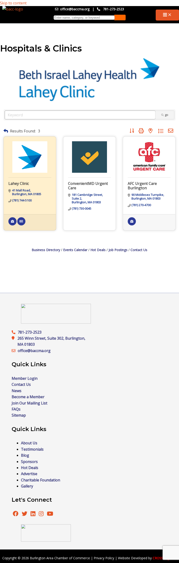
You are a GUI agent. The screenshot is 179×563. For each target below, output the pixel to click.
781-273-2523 (113, 9)
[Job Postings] (12, 224)
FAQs (16, 409)
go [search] (166, 115)
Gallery (27, 486)
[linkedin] (33, 514)
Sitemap (19, 415)
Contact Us (139, 250)
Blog (25, 455)
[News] (21, 224)
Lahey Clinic (18, 183)
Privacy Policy (104, 558)
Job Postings (118, 250)
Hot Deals (98, 250)
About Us (29, 443)
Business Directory (46, 250)
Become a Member (28, 396)
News (16, 390)
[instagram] (42, 514)
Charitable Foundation (40, 480)
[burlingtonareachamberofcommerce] (56, 322)
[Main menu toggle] (167, 15)
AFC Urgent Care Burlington (142, 185)
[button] (5, 131)
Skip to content (13, 3)
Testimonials (32, 449)
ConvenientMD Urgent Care (88, 185)
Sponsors (29, 461)
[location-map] (15, 350)
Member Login (25, 378)
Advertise (29, 473)
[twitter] (25, 514)
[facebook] (16, 514)
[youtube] (50, 514)
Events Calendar (75, 250)
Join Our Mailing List (29, 403)
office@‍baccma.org (34, 350)
